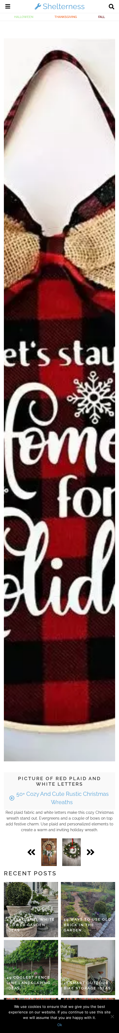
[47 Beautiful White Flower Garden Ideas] (31, 909)
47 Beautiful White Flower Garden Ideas (31, 924)
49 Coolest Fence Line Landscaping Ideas (28, 982)
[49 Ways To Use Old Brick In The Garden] (88, 909)
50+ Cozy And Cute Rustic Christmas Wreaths (62, 798)
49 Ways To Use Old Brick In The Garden (87, 924)
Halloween (23, 17)
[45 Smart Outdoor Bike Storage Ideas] (88, 967)
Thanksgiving (66, 17)
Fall (101, 17)
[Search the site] (111, 7)
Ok (59, 1025)
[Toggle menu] (8, 7)
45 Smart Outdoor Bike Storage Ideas (87, 985)
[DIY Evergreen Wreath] (72, 852)
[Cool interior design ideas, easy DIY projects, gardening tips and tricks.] (59, 9)
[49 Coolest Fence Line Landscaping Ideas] (31, 967)
